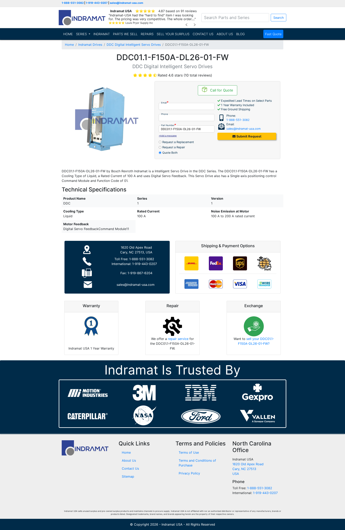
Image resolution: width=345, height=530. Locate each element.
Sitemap (128, 476)
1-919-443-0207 (97, 2)
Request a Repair (173, 147)
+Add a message (168, 135)
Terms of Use (189, 452)
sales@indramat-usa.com (126, 2)
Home (69, 45)
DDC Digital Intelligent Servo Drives (134, 45)
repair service (178, 339)
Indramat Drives (90, 45)
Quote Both (170, 152)
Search (278, 18)
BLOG (240, 34)
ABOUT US (225, 34)
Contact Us (130, 468)
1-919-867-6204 (140, 273)
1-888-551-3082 (73, 2)
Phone (164, 114)
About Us (129, 460)
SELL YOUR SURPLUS (173, 34)
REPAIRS (147, 34)
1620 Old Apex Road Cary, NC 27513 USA (248, 469)
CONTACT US (203, 34)
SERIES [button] (82, 34)
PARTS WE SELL (125, 34)
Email (164, 102)
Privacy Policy (189, 473)
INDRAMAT (101, 34)
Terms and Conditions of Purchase (197, 462)
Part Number (167, 125)
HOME (68, 34)
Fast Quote (273, 34)
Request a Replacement (178, 142)
